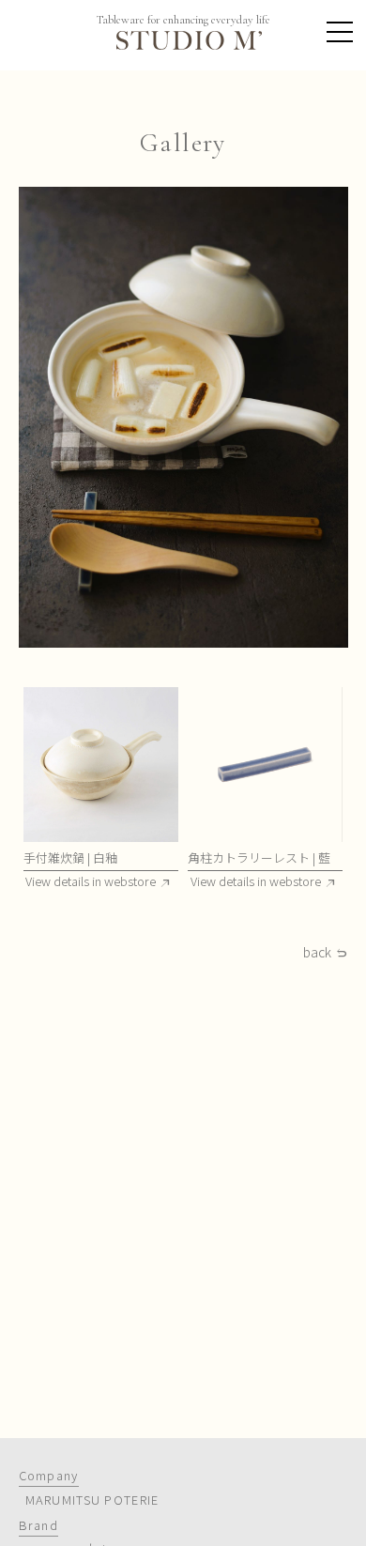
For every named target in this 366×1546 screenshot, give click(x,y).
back (317, 952)
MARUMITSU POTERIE (92, 1499)
